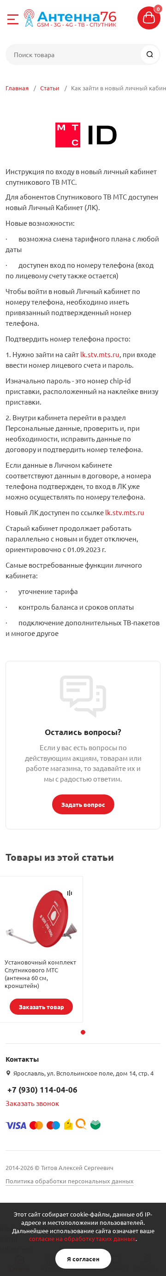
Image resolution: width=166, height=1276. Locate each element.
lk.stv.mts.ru (99, 354)
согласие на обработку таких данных (82, 1238)
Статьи (49, 88)
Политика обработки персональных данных (70, 1181)
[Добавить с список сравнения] (69, 893)
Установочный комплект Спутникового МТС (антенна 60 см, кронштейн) (40, 973)
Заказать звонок (32, 1103)
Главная (17, 88)
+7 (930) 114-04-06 (42, 1089)
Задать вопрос (83, 804)
